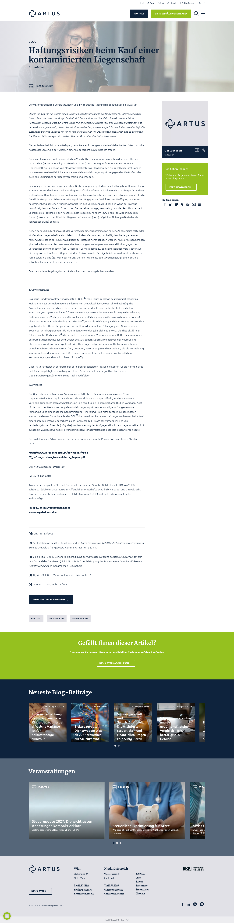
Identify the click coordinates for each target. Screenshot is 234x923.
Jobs (138, 877)
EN (203, 3)
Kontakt (140, 873)
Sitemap (140, 893)
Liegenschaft (56, 618)
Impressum (142, 885)
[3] (30, 556)
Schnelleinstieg (115, 919)
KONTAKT (139, 13)
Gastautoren (173, 150)
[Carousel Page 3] (120, 843)
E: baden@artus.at (113, 889)
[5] (30, 584)
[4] (30, 575)
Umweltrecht (80, 618)
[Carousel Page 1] (115, 746)
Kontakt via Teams (84, 893)
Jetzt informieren (179, 187)
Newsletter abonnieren (114, 663)
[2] (30, 542)
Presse (139, 881)
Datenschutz (142, 889)
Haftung (36, 618)
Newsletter (38, 891)
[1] (30, 533)
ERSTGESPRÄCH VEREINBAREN (171, 13)
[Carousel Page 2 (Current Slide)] (119, 746)
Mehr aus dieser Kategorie (49, 599)
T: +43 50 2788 (81, 885)
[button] (196, 13)
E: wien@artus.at (83, 889)
